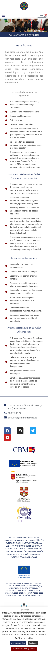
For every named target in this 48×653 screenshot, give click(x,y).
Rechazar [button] (33, 643)
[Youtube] (7, 437)
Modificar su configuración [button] (24, 649)
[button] (3, 15)
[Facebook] (7, 430)
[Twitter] (33, 430)
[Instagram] (20, 430)
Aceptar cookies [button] (18, 643)
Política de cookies (24, 638)
